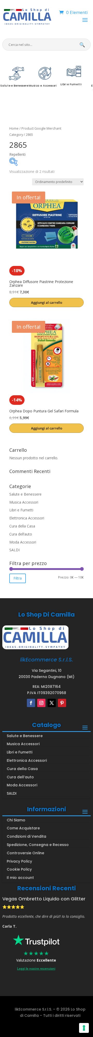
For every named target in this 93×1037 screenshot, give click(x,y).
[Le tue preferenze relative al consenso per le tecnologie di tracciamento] (84, 1028)
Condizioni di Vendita (26, 836)
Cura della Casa (22, 526)
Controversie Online (25, 853)
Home (14, 128)
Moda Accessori (22, 542)
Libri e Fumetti (21, 509)
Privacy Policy (19, 861)
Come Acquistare (23, 828)
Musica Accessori (23, 502)
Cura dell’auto (20, 534)
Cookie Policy (19, 869)
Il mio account (20, 877)
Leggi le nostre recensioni (36, 968)
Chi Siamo (16, 820)
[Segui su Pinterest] (62, 703)
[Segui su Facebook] (31, 703)
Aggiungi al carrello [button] (46, 302)
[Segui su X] (52, 703)
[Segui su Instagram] (41, 703)
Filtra (17, 578)
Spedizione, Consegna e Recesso (38, 844)
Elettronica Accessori (26, 518)
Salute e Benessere (25, 494)
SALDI (14, 549)
